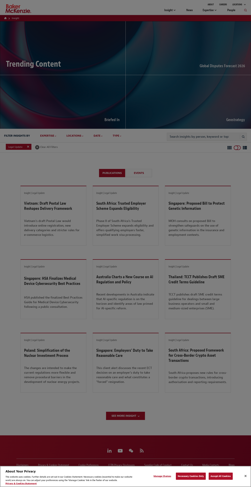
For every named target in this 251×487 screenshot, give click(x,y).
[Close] (245, 476)
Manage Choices (162, 476)
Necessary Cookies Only (191, 476)
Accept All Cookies (221, 476)
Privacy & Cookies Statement (21, 483)
